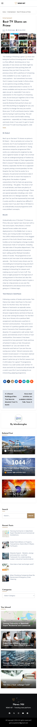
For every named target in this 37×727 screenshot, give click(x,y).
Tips (4, 620)
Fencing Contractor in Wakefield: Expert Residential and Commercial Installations (16, 625)
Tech (4, 682)
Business (6, 660)
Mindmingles (11, 30)
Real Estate (7, 640)
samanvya (10, 451)
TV (26, 57)
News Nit (18, 704)
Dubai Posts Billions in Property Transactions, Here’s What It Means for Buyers (18, 645)
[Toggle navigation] (2, 3)
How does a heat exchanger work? (16, 685)
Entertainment (7, 18)
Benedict (10, 472)
